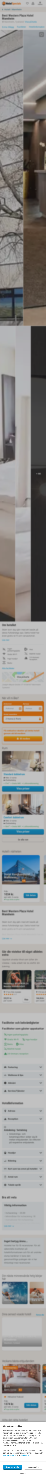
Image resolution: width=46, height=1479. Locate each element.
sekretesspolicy (9, 1455)
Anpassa (23, 1474)
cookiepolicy (25, 1455)
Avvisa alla (33, 1467)
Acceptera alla (12, 1467)
